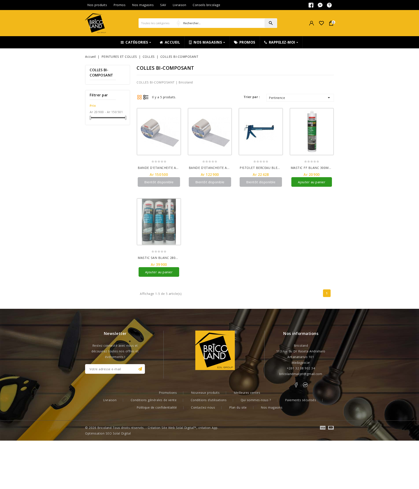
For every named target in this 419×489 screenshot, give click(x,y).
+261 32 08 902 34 (301, 368)
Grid (139, 97)
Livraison (179, 5)
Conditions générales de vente (154, 400)
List (146, 97)
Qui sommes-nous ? (256, 400)
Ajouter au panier (312, 182)
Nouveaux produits (205, 393)
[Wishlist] (321, 23)
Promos (119, 5)
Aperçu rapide (175, 121)
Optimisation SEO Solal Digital (108, 433)
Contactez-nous (203, 407)
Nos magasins (143, 5)
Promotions (168, 393)
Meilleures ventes (247, 393)
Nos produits (97, 5)
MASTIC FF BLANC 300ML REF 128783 (320, 168)
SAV (163, 5)
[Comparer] (175, 113)
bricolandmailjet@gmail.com (300, 374)
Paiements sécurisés (300, 400)
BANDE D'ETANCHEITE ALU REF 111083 (219, 168)
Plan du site (238, 407)
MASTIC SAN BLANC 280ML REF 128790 (168, 258)
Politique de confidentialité (157, 407)
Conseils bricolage (206, 5)
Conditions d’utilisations (209, 400)
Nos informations (300, 333)
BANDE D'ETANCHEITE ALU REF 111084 (168, 168)
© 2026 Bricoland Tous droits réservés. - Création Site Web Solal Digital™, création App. (151, 428)
